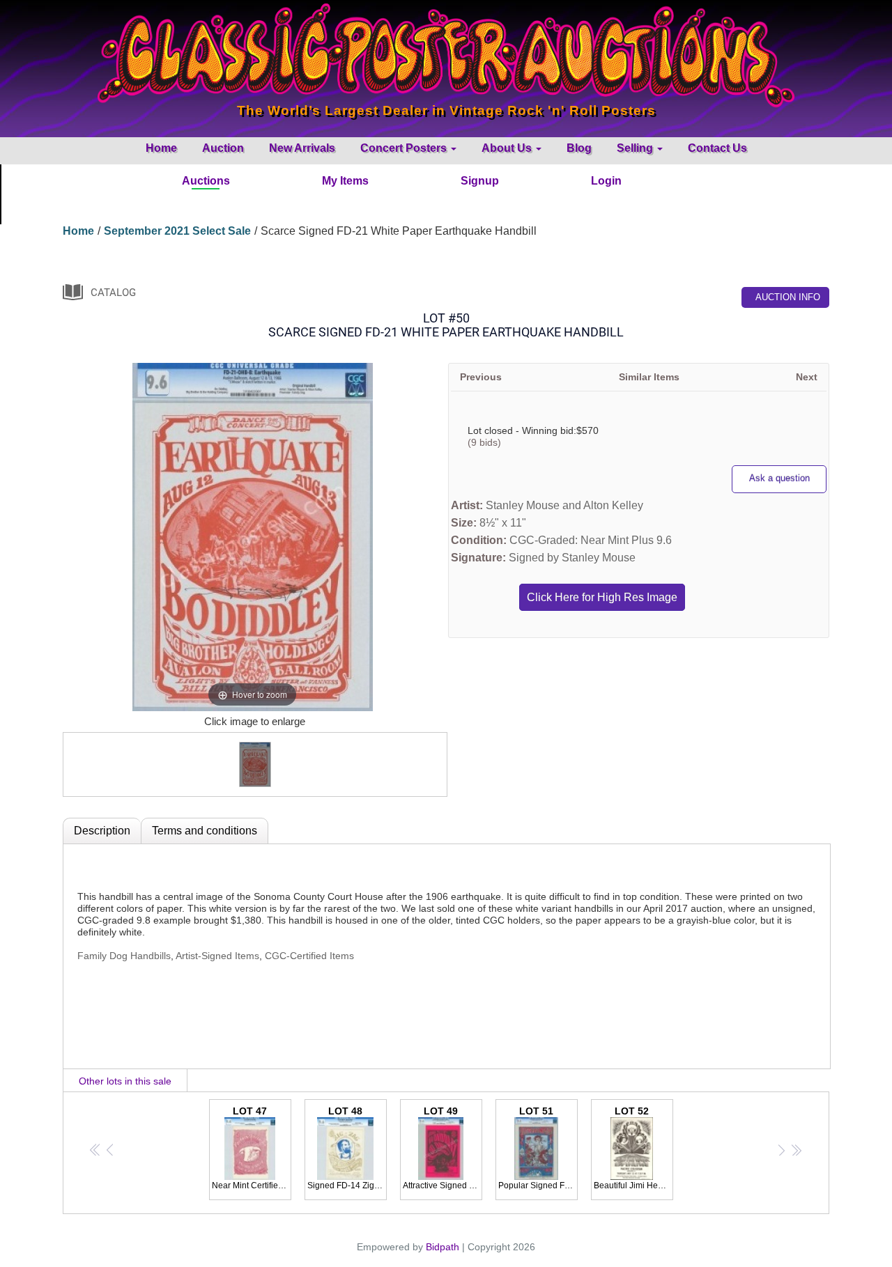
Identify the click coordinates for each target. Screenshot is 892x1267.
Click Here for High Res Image (602, 597)
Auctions (206, 181)
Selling (636, 148)
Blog (579, 148)
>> (795, 1149)
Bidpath (442, 1246)
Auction (223, 148)
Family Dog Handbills (124, 955)
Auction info (787, 297)
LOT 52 (633, 1147)
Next (806, 376)
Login (606, 181)
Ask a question (779, 478)
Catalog (113, 292)
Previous (481, 376)
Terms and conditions (204, 831)
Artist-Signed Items (217, 955)
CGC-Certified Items (309, 955)
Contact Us (717, 148)
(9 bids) (484, 442)
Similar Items (649, 376)
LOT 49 (442, 1147)
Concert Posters (404, 148)
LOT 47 (251, 1147)
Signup (480, 181)
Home (161, 148)
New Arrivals (302, 148)
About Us (508, 148)
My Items (345, 181)
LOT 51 (538, 1147)
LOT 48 (347, 1147)
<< (95, 1149)
